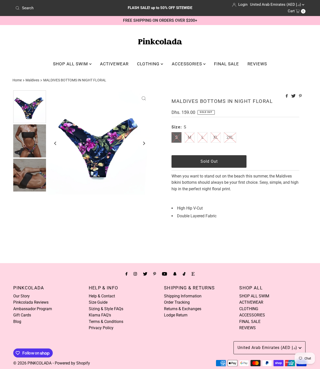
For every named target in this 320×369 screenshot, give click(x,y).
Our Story (21, 296)
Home (17, 80)
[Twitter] (145, 274)
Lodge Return (176, 315)
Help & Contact (102, 296)
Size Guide (98, 302)
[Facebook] (127, 274)
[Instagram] (135, 274)
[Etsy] (193, 274)
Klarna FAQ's (100, 315)
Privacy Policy (101, 327)
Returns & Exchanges (182, 308)
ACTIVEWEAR (114, 63)
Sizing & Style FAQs (106, 308)
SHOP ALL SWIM (71, 63)
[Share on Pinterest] (300, 96)
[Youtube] (164, 274)
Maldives (32, 80)
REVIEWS (257, 63)
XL (215, 137)
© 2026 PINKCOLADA (32, 363)
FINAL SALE (226, 63)
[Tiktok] (184, 274)
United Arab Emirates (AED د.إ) (276, 4)
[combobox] (60, 8)
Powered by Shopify (72, 363)
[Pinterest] (154, 274)
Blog (17, 321)
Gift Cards (22, 315)
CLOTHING (149, 63)
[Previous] (55, 143)
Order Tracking (177, 302)
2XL (230, 137)
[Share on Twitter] (293, 96)
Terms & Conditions (106, 321)
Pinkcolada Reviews (30, 302)
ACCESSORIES (187, 63)
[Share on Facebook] (287, 96)
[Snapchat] (175, 274)
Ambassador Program (32, 308)
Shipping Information (183, 296)
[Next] (143, 143)
